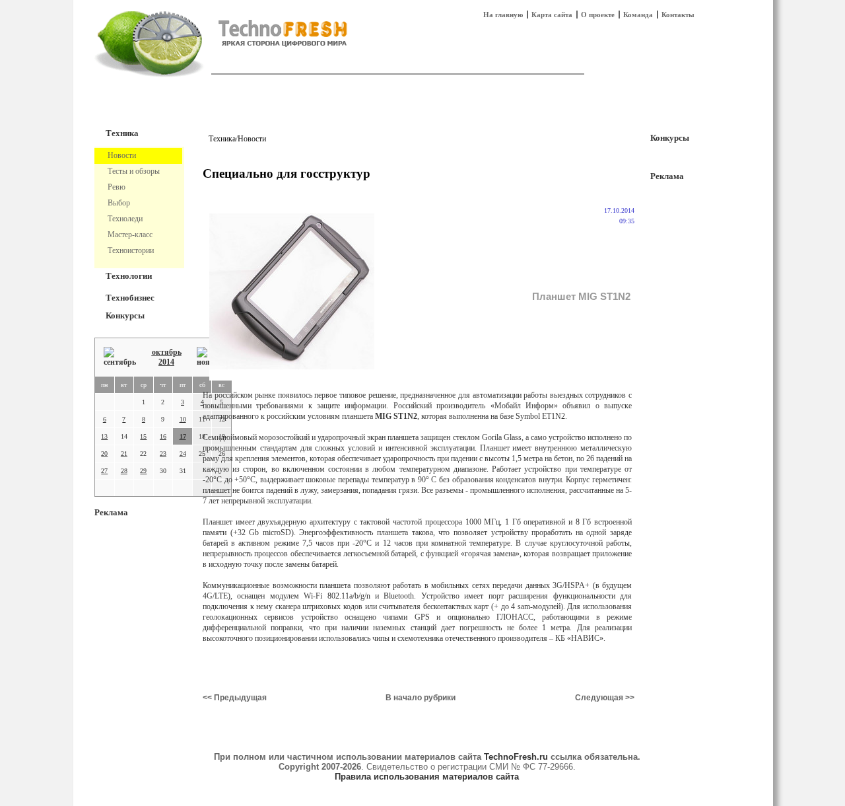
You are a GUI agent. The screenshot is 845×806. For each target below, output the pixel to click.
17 (183, 436)
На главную (503, 14)
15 (143, 436)
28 (124, 470)
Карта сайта (551, 14)
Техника (122, 133)
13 (104, 436)
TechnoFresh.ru (516, 757)
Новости (252, 138)
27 (104, 470)
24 (183, 453)
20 (104, 453)
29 (143, 470)
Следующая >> (604, 697)
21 (124, 453)
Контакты (677, 14)
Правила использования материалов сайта (427, 777)
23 (163, 453)
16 (163, 436)
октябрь (167, 352)
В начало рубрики (421, 697)
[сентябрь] (120, 357)
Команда (638, 14)
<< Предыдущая (235, 697)
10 (183, 419)
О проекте (598, 14)
